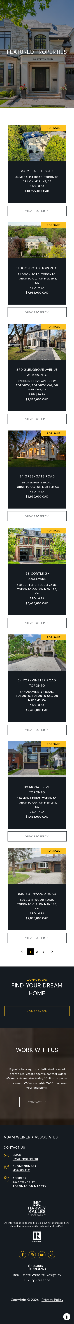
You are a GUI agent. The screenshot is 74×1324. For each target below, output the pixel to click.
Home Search (37, 1011)
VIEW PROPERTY (37, 210)
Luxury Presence (37, 1280)
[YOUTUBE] (41, 1254)
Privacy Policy (52, 1300)
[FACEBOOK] (22, 1254)
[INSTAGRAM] (32, 1254)
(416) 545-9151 (21, 1170)
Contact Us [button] (37, 1102)
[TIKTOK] (51, 1254)
